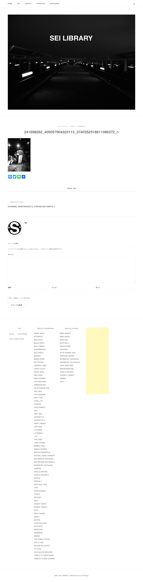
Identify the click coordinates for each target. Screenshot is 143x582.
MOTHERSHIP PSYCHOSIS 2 (44, 462)
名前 (10, 287)
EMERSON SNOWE (67, 356)
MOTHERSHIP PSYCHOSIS (43, 459)
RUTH (36, 510)
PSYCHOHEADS (39, 491)
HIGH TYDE (38, 397)
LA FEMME (38, 430)
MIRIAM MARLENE (67, 369)
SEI (26, 223)
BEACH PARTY (39, 343)
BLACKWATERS (39, 349)
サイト (98, 287)
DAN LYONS (38, 375)
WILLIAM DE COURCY (42, 546)
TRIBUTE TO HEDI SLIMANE (44, 558)
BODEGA (37, 356)
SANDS (36, 517)
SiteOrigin (85, 575)
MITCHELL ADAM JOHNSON (44, 455)
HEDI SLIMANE (22, 334)
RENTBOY (37, 497)
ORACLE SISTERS (40, 472)
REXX (36, 500)
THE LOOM (38, 439)
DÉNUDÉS (63, 349)
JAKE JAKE (38, 414)
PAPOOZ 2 (38, 481)
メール (54, 287)
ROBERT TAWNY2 (40, 507)
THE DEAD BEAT (40, 381)
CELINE (11, 334)
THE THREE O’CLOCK (43, 539)
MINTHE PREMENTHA (42, 452)
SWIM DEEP (38, 529)
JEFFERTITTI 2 (39, 420)
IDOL (36, 410)
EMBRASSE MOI (40, 385)
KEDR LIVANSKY (40, 423)
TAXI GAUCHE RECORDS (43, 552)
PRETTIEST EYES (40, 484)
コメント (11, 254)
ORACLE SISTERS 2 (41, 475)
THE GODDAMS (39, 394)
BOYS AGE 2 (64, 343)
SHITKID (37, 520)
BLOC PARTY (39, 353)
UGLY (62, 381)
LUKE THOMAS (39, 443)
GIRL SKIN (38, 391)
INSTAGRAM (54, 4)
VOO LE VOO (38, 542)
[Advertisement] (97, 360)
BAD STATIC (38, 340)
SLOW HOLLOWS (40, 523)
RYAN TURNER (39, 513)
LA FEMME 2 (38, 433)
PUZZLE (37, 494)
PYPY (36, 488)
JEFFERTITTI (39, 417)
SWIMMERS (38, 533)
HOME (10, 4)
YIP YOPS (37, 549)
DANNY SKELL (39, 372)
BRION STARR (39, 359)
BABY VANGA (65, 336)
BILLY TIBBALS (39, 346)
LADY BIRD (38, 427)
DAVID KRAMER (39, 378)
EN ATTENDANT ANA (41, 388)
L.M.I (36, 436)
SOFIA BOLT (38, 526)
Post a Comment (78, 126)
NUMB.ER (37, 468)
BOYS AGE (64, 340)
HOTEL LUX (38, 401)
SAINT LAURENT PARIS (16, 339)
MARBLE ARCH (39, 446)
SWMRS (37, 536)
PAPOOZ (37, 478)
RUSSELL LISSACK (67, 375)
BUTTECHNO (39, 362)
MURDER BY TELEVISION (43, 465)
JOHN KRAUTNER (66, 365)
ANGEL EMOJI (39, 333)
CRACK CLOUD (39, 369)
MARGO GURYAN (40, 449)
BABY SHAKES (65, 333)
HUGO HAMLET (39, 407)
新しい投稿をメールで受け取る (20, 298)
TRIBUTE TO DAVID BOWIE (44, 555)
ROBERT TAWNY (40, 504)
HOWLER (37, 404)
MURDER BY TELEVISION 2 (70, 362)
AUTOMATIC (38, 336)
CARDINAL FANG (40, 365)
